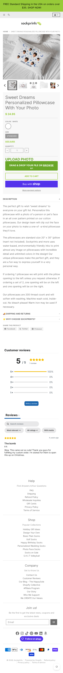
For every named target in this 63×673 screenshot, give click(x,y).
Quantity (9, 146)
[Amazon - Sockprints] (45, 633)
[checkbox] (49, 430)
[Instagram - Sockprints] (22, 633)
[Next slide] (58, 85)
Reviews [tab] (12, 415)
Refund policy (49, 660)
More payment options (31, 190)
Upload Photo (19, 159)
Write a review (31, 403)
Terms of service (38, 662)
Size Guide (10, 141)
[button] (12, 85)
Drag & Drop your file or (31, 165)
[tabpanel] (31, 443)
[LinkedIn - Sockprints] (41, 633)
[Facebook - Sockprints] (17, 633)
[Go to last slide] (5, 85)
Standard (12, 136)
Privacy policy (23, 662)
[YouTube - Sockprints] (36, 633)
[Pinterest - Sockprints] (31, 633)
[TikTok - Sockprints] (27, 633)
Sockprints (18, 660)
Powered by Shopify (33, 660)
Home (5, 32)
